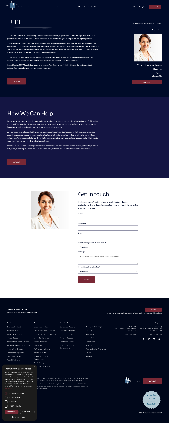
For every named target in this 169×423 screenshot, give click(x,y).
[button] (61, 7)
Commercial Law (13, 330)
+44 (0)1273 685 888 (154, 334)
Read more (8, 388)
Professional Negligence (15, 353)
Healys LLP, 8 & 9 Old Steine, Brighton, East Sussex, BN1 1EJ (151, 328)
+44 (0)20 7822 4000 (128, 334)
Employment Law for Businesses (18, 345)
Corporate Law (12, 338)
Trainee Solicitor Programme (96, 349)
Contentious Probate (41, 327)
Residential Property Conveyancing (41, 357)
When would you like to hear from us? (92, 242)
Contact (155, 7)
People (142, 7)
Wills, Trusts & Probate (42, 366)
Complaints (90, 356)
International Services (15, 349)
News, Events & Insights (94, 327)
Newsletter (90, 334)
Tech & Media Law (13, 360)
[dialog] (19, 393)
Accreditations (91, 338)
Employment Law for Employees (45, 334)
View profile (157, 76)
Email (80, 233)
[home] (17, 5)
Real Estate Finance (14, 356)
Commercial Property (14, 334)
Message (81, 251)
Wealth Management (41, 363)
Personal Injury (39, 345)
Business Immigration (15, 327)
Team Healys (90, 342)
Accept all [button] (11, 412)
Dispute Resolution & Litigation (18, 342)
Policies (89, 353)
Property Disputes (40, 353)
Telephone (82, 223)
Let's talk (146, 82)
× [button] (34, 367)
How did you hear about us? (89, 267)
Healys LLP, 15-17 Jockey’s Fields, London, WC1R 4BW (125, 328)
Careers (89, 345)
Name (80, 213)
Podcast (89, 330)
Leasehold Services (40, 342)
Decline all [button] (27, 412)
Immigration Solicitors (41, 338)
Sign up (153, 309)
